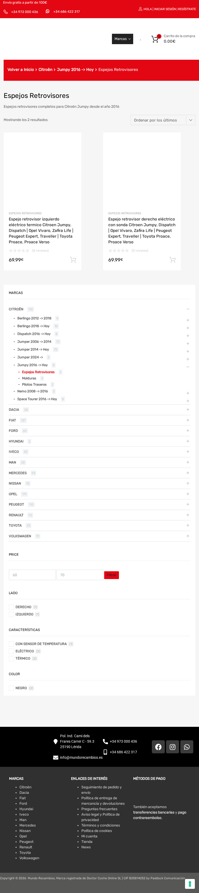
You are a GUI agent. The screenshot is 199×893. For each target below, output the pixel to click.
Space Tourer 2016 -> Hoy (37, 399)
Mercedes (18, 473)
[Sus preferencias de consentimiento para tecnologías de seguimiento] (190, 884)
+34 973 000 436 (24, 12)
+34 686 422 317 (66, 12)
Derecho (23, 607)
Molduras (29, 378)
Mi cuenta (89, 836)
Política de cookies (96, 831)
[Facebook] (158, 746)
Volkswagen (20, 536)
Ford (13, 431)
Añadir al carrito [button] (73, 260)
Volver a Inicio (21, 69)
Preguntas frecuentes (99, 809)
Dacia (14, 410)
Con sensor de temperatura (41, 644)
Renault (16, 515)
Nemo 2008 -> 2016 (32, 391)
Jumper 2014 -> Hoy (33, 349)
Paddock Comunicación (168, 878)
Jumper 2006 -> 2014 (34, 342)
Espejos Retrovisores (25, 213)
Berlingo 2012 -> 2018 (34, 318)
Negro (21, 688)
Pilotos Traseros (34, 384)
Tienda (87, 842)
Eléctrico (25, 651)
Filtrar (111, 575)
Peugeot (16, 504)
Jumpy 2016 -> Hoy (75, 69)
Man (12, 462)
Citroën (45, 69)
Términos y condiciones (100, 825)
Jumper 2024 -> (30, 357)
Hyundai (16, 441)
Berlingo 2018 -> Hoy (33, 326)
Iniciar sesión (165, 9)
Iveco (14, 452)
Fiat (12, 420)
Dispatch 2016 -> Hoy (34, 334)
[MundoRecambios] (40, 48)
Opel (13, 494)
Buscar (135, 39)
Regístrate (187, 9)
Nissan (15, 483)
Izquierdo (24, 614)
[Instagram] (172, 746)
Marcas (121, 39)
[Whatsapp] (186, 746)
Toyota (15, 525)
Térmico (23, 658)
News (86, 847)
